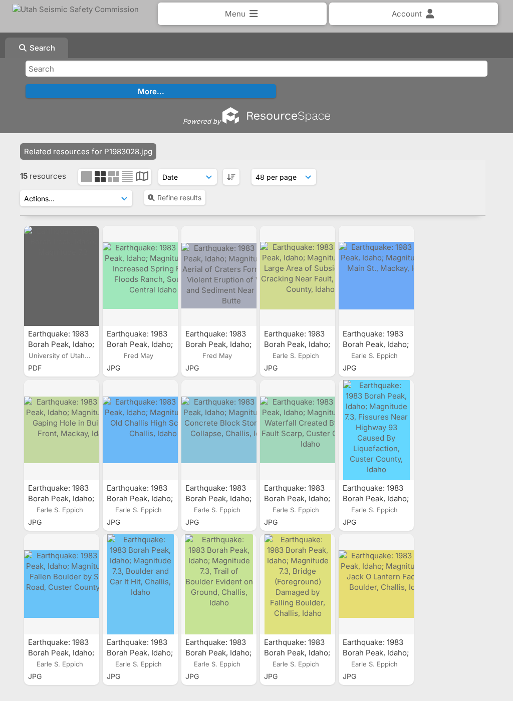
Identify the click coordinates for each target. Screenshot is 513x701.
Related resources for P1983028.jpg (88, 151)
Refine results (179, 197)
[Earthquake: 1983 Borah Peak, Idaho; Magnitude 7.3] (61, 276)
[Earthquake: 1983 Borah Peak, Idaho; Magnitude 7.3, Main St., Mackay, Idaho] (376, 276)
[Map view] (142, 177)
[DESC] (231, 177)
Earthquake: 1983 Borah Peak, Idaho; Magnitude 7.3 (61, 344)
